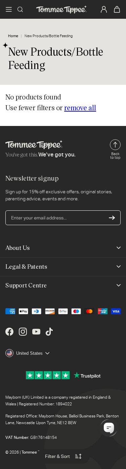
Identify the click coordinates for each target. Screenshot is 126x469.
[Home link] (61, 9)
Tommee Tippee (36, 452)
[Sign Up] (112, 218)
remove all (80, 107)
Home (13, 36)
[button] (8, 9)
